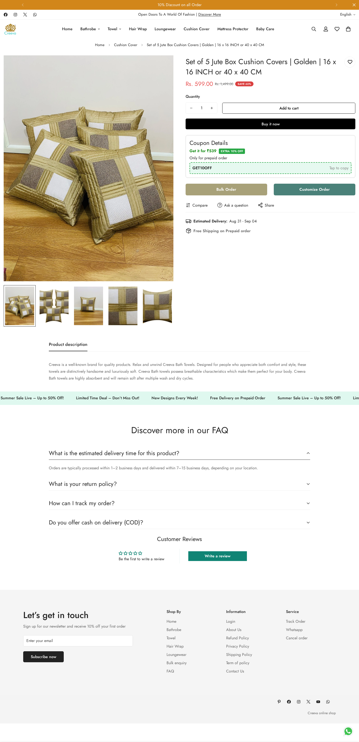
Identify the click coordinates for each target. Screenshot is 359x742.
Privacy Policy (237, 646)
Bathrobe (88, 29)
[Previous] (22, 5)
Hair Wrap (138, 29)
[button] (348, 29)
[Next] (336, 5)
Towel (112, 29)
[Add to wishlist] (349, 62)
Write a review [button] (218, 556)
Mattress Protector (232, 29)
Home (67, 29)
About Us (233, 629)
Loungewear (165, 29)
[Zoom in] (163, 65)
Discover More (209, 14)
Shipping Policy (239, 654)
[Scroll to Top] (349, 715)
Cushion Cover (197, 29)
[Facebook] (6, 15)
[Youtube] (318, 702)
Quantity (193, 96)
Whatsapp (294, 629)
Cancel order (296, 638)
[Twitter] (25, 15)
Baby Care (265, 29)
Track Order (295, 621)
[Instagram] (15, 15)
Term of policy (237, 663)
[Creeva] (10, 29)
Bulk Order (226, 189)
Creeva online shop (322, 713)
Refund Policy (237, 638)
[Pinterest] (279, 702)
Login (230, 621)
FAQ (170, 671)
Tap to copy (338, 167)
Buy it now (271, 124)
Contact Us (235, 671)
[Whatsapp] (35, 15)
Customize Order (314, 189)
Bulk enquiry (177, 663)
